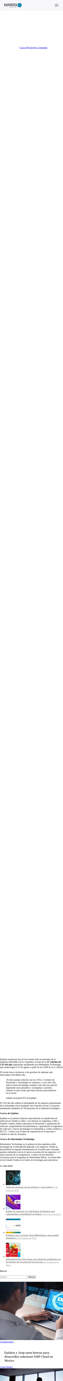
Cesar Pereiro (26, 47)
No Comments (40, 47)
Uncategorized (31, 27)
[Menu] (56, 5)
